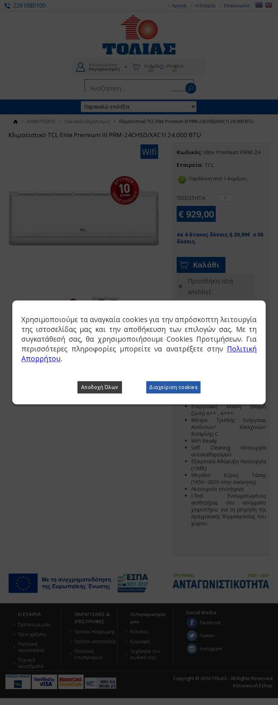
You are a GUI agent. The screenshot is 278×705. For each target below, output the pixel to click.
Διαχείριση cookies (173, 388)
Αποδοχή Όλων (99, 388)
